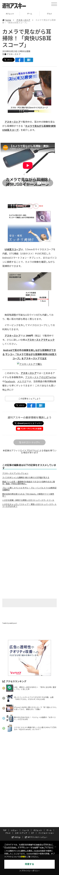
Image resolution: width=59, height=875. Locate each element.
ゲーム (9, 13)
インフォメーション (46, 833)
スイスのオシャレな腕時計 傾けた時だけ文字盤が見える (25, 477)
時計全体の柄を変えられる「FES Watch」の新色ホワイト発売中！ (28, 495)
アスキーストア (23, 20)
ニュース (25, 830)
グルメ (29, 13)
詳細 (23, 857)
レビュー (14, 830)
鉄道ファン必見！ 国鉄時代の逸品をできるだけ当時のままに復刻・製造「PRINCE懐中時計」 (28, 483)
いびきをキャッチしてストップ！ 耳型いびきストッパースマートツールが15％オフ (29, 505)
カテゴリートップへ (31, 442)
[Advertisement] (29, 534)
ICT (32, 833)
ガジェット (37, 830)
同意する (29, 864)
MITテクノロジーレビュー (37, 837)
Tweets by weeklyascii (9, 623)
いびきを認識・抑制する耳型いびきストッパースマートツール (28, 500)
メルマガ (21, 381)
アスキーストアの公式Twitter (40, 377)
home (8, 20)
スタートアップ (21, 833)
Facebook (10, 381)
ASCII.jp (17, 837)
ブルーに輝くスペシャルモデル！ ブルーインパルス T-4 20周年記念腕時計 (29, 489)
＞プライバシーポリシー (29, 871)
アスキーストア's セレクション (15, 473)
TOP (4, 830)
